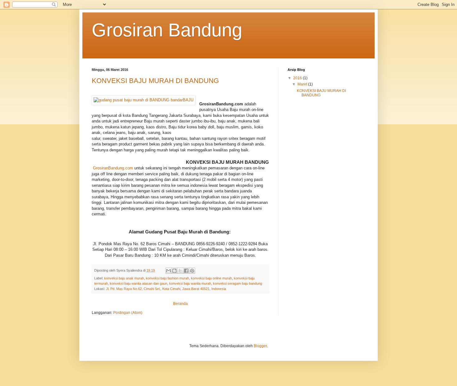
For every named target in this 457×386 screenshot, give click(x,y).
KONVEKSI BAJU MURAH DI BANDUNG (155, 81)
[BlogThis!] (174, 271)
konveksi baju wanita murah (190, 283)
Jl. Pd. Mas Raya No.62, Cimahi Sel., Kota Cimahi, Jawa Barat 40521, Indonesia (166, 289)
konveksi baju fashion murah (167, 278)
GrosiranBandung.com (113, 168)
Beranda (180, 303)
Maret (303, 84)
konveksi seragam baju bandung (237, 283)
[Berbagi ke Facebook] (186, 271)
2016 (298, 78)
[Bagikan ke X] (180, 271)
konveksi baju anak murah (124, 278)
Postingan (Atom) (127, 312)
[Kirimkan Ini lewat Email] (168, 271)
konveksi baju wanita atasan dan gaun (138, 283)
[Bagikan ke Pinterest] (192, 271)
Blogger (260, 346)
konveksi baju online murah (211, 278)
